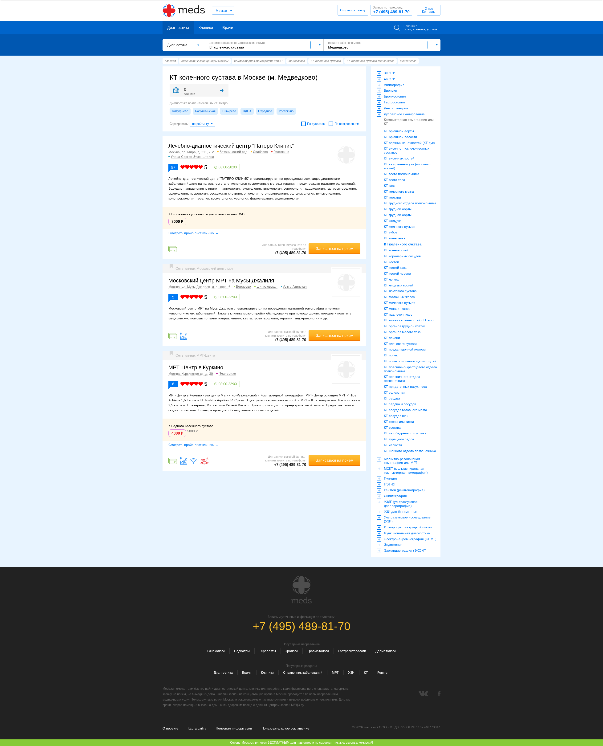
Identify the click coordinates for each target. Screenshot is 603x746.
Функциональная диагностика (407, 533)
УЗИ (351, 672)
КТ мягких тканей (397, 308)
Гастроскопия (394, 102)
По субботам (316, 124)
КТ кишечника (394, 238)
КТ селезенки (394, 392)
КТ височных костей (399, 158)
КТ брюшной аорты (399, 131)
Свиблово (260, 152)
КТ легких (391, 279)
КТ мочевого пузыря (399, 303)
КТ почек (391, 355)
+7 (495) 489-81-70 (391, 10)
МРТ (335, 672)
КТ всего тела (394, 180)
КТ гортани (392, 197)
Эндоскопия (393, 544)
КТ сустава (392, 427)
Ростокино (286, 111)
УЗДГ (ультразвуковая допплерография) (401, 504)
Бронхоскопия (395, 96)
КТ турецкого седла (399, 439)
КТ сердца (392, 398)
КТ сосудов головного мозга (405, 410)
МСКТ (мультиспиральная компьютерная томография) (406, 470)
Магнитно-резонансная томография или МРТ (402, 461)
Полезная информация (234, 728)
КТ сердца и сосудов (400, 404)
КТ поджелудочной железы (405, 349)
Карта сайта (197, 728)
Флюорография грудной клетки (408, 527)
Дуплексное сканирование (404, 114)
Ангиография (394, 85)
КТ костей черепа (397, 273)
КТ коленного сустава (402, 244)
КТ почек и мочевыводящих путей (410, 361)
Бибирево (229, 111)
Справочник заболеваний (302, 672)
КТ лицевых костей (398, 285)
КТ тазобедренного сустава (405, 433)
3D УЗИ (389, 73)
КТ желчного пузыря (399, 226)
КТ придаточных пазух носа (405, 386)
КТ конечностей (396, 250)
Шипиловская (267, 286)
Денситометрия (396, 108)
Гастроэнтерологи (352, 651)
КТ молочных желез (399, 297)
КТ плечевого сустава (400, 344)
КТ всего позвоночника (401, 174)
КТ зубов (390, 232)
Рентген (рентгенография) (404, 490)
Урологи (291, 651)
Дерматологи (385, 651)
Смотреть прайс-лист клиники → (193, 233)
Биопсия (390, 90)
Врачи (227, 28)
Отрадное (265, 111)
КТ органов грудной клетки (404, 326)
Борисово (243, 286)
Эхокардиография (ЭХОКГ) (405, 550)
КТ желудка (393, 221)
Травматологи (318, 651)
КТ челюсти (393, 445)
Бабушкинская (205, 111)
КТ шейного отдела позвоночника (410, 451)
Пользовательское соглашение (285, 728)
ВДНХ (247, 111)
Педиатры (242, 651)
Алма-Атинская (295, 286)
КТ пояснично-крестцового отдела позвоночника (410, 369)
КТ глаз (389, 186)
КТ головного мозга (399, 191)
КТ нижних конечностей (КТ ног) (409, 320)
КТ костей (391, 262)
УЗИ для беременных (400, 512)
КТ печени (392, 338)
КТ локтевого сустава (400, 291)
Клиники (206, 28)
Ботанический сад (233, 152)
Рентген (383, 672)
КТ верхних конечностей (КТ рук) (409, 143)
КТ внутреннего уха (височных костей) (407, 166)
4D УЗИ (389, 79)
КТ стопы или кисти (399, 422)
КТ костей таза (395, 267)
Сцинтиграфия (395, 496)
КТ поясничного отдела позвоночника (402, 379)
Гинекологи (216, 651)
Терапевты (267, 651)
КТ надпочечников (398, 314)
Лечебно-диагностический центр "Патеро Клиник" (231, 146)
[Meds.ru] (301, 589)
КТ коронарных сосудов (402, 256)
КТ (366, 672)
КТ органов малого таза (402, 332)
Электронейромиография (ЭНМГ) (410, 539)
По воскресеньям (346, 124)
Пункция (390, 478)
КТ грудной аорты (398, 209)
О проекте (170, 728)
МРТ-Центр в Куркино (195, 367)
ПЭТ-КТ (390, 484)
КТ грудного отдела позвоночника (410, 203)
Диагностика (178, 28)
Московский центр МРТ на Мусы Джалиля (221, 280)
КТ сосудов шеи (396, 416)
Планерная (227, 373)
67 (173, 167)
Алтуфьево (180, 111)
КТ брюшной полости (400, 137)
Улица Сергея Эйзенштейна (192, 157)
